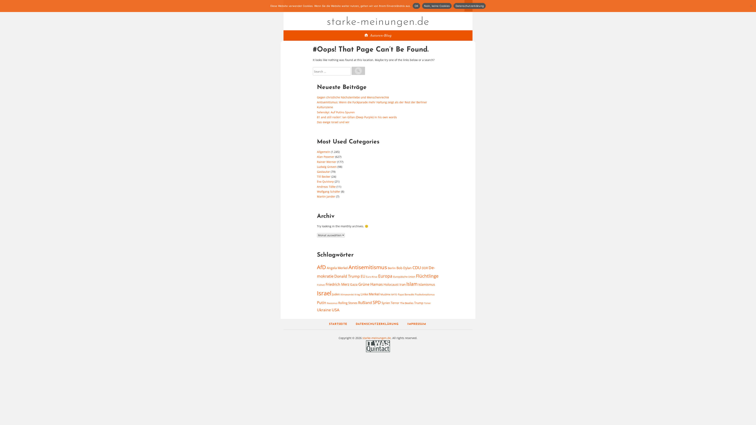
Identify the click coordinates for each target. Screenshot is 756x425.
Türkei (427, 303)
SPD (377, 302)
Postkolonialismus (425, 294)
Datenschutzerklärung (377, 324)
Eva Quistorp (325, 181)
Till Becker (324, 176)
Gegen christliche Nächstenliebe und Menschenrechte (353, 97)
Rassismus (332, 303)
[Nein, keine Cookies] (751, 6)
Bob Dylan (404, 268)
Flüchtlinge (427, 276)
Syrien (386, 303)
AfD (321, 267)
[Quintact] (378, 346)
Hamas (376, 284)
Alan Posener (325, 157)
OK (416, 5)
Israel (324, 293)
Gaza (354, 284)
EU (363, 276)
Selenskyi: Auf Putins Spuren (336, 112)
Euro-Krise (371, 276)
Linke (364, 294)
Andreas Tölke (326, 186)
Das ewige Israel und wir (333, 122)
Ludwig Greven (327, 167)
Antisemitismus (367, 267)
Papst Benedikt (406, 294)
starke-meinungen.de (378, 22)
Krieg (357, 294)
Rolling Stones (347, 303)
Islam (412, 284)
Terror (395, 303)
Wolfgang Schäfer (328, 191)
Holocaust (391, 284)
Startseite (338, 324)
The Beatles (406, 303)
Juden (336, 294)
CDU (416, 267)
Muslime (385, 294)
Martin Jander (326, 196)
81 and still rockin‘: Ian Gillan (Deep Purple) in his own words (357, 117)
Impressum (416, 324)
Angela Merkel (337, 268)
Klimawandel (347, 294)
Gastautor (323, 172)
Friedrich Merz (337, 284)
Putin (321, 302)
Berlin (392, 268)
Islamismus (426, 284)
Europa (385, 276)
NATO (394, 294)
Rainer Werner (326, 162)
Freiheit (321, 284)
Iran (402, 284)
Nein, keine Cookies (437, 5)
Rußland (365, 302)
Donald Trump (347, 276)
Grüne (364, 284)
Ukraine (324, 309)
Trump (418, 303)
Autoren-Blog (381, 35)
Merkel (374, 294)
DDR (425, 268)
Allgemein (323, 152)
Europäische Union (404, 276)
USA (335, 309)
